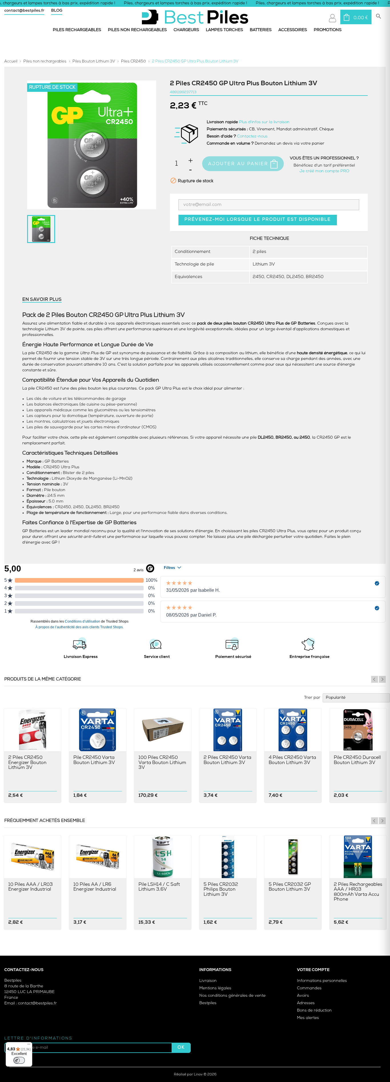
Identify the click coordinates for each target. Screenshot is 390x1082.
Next (382, 679)
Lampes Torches (224, 30)
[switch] (19, 1060)
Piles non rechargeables (137, 30)
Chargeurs (186, 30)
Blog (56, 11)
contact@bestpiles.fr (24, 11)
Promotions (327, 30)
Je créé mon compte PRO (324, 171)
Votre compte (313, 970)
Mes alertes (308, 1018)
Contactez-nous (252, 136)
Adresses (306, 1003)
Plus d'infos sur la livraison (264, 122)
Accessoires (292, 30)
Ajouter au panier (239, 164)
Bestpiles (207, 1003)
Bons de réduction (314, 1010)
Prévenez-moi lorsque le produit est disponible (257, 220)
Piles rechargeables (77, 30)
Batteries (261, 30)
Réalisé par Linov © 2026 (195, 1074)
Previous (374, 679)
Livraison (208, 981)
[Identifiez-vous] (332, 18)
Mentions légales (215, 988)
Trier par (312, 698)
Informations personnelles (322, 981)
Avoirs (303, 996)
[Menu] (28, 1045)
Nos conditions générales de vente (232, 996)
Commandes (309, 988)
